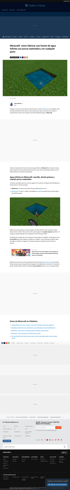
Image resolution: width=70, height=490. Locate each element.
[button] (18, 103)
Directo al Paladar (34, 459)
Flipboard (25, 57)
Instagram (50, 440)
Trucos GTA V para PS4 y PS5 (21, 417)
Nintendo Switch (29, 426)
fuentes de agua (47, 262)
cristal (39, 191)
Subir (63, 452)
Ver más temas (6, 440)
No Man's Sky (17, 431)
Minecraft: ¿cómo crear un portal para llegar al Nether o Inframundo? (30, 330)
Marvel (52, 36)
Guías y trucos (35, 5)
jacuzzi (48, 266)
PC (14, 429)
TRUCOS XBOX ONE (21, 10)
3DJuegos (14, 459)
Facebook (20, 57)
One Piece (38, 36)
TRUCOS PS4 (5, 10)
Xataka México (6, 476)
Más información (36, 488)
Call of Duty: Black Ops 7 (7, 436)
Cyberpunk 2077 (45, 36)
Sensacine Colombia (24, 479)
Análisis (16, 426)
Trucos (27, 343)
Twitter (23, 57)
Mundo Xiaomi (6, 468)
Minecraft (46, 109)
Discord (61, 440)
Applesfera (5, 463)
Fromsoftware (65, 36)
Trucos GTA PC (32, 417)
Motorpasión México (42, 477)
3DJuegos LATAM (16, 476)
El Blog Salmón (62, 459)
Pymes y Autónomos (61, 462)
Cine (4, 426)
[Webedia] (67, 1)
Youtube (47, 440)
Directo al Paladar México (34, 477)
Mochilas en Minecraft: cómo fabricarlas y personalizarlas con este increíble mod (33, 327)
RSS (53, 440)
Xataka (4, 459)
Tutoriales (33, 343)
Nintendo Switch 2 (7, 429)
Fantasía (15, 36)
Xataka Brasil (5, 478)
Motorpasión (42, 459)
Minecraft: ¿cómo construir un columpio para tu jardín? (26, 333)
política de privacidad (52, 430)
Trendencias (52, 459)
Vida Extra (14, 461)
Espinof (23, 461)
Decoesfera (52, 461)
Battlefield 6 (28, 436)
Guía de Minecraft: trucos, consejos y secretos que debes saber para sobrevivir (32, 325)
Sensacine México (25, 476)
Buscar (64, 447)
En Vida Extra (34, 249)
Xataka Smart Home (5, 466)
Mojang (47, 343)
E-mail (27, 57)
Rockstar (20, 36)
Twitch (56, 440)
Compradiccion (53, 463)
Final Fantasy (57, 36)
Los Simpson (32, 36)
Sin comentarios (15, 57)
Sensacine (24, 459)
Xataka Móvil (5, 461)
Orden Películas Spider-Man (43, 417)
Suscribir (58, 427)
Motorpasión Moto (44, 461)
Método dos (14, 191)
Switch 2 (25, 36)
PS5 (26, 429)
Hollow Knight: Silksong (28, 432)
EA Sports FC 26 (18, 436)
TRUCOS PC (12, 10)
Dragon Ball (5, 431)
